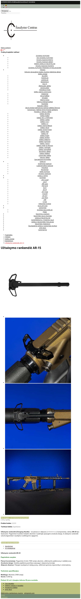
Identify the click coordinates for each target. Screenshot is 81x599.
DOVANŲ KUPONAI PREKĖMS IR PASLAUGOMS (44, 68)
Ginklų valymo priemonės (42, 92)
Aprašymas (9, 546)
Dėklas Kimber (45, 138)
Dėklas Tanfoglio (45, 148)
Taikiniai (39, 110)
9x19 (44, 188)
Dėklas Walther (45, 154)
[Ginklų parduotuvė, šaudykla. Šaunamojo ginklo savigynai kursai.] (22, 46)
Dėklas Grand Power (45, 130)
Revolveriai (44, 170)
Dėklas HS (44, 134)
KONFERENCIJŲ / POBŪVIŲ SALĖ (42, 220)
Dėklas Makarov (44, 140)
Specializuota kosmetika (42, 159)
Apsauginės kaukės (37, 72)
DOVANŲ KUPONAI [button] (42, 56)
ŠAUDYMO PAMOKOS (42, 224)
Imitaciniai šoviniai (45, 204)
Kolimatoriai (38, 108)
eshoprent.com (29, 593)
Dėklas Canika (45, 120)
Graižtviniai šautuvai (44, 164)
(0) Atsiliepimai (10, 548)
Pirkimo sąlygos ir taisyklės (14, 586)
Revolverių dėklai (45, 152)
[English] (6, 7)
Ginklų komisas (45, 172)
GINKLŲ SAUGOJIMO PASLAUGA (42, 222)
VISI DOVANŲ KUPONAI (45, 58)
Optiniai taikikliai (48, 108)
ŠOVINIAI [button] (43, 178)
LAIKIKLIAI (44, 80)
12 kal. (45, 202)
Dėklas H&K (45, 132)
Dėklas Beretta (45, 114)
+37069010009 (6, 2)
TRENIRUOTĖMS (45, 90)
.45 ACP (44, 196)
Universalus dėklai (45, 156)
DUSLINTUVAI (42, 206)
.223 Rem (45, 198)
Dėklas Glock (44, 128)
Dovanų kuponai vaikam (44, 62)
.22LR (45, 182)
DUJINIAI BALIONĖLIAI (45, 210)
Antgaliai (45, 98)
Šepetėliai (44, 104)
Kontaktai (31, 2)
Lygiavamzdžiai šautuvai (44, 166)
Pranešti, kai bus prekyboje (10, 543)
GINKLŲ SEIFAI (43, 176)
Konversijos (31, 110)
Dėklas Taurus (45, 144)
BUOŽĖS (45, 76)
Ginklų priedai (42, 74)
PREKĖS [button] (42, 70)
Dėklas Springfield (45, 150)
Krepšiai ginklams (52, 110)
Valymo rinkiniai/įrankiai (45, 102)
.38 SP (45, 190)
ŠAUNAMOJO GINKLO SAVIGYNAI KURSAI (42, 226)
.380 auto (45, 184)
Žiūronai (57, 108)
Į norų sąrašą (5, 520)
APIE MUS (42, 228)
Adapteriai (44, 94)
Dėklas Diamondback (44, 126)
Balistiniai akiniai (55, 72)
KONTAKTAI (42, 230)
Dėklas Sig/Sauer (45, 142)
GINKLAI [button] (43, 162)
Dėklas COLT (44, 122)
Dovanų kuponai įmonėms (45, 66)
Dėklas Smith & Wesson (44, 146)
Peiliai (45, 212)
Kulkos (46, 106)
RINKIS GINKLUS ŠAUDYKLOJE (44, 64)
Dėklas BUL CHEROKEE (45, 118)
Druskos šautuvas (45, 174)
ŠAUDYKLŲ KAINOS (42, 214)
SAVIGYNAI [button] (42, 208)
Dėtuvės (27, 72)
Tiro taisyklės (9, 584)
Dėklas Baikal (44, 116)
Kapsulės (40, 106)
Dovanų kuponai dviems (44, 60)
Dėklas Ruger (44, 136)
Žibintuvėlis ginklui (45, 86)
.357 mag (45, 192)
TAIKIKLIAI (44, 78)
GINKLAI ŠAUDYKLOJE (42, 218)
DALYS (44, 84)
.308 (44, 200)
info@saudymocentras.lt (19, 2)
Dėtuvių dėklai (45, 157)
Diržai (44, 110)
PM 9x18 (45, 186)
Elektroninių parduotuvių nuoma (12, 593)
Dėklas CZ (44, 124)
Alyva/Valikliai (44, 96)
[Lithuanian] (6, 5)
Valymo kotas (44, 100)
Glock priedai (29, 108)
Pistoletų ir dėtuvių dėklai (42, 112)
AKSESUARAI (44, 88)
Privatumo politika (11, 588)
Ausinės (47, 72)
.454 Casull (44, 180)
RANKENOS (45, 82)
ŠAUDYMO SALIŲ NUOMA (43, 216)
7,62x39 (44, 194)
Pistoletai (45, 168)
